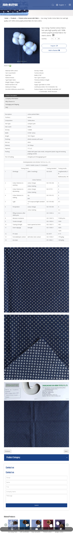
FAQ (6, 107)
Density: (36, 70)
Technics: (37, 73)
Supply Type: (37, 84)
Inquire (53, 46)
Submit (37, 505)
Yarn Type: (37, 77)
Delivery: (7, 87)
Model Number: (9, 84)
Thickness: (37, 80)
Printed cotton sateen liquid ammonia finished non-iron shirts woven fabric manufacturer (48, 532)
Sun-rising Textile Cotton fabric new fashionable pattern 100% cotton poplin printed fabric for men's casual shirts (13, 532)
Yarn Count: (8, 73)
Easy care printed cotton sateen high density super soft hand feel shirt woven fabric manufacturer (36, 532)
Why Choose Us (10, 101)
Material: (7, 70)
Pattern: (7, 77)
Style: (6, 75)
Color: (36, 82)
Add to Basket (53, 50)
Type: (6, 80)
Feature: (36, 89)
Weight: (7, 82)
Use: (6, 89)
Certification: (37, 87)
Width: (36, 75)
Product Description (11, 95)
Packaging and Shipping (12, 104)
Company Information (11, 98)
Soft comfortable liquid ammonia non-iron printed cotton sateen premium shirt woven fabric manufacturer (25, 532)
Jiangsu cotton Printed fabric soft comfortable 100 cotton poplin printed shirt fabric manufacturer (60, 532)
